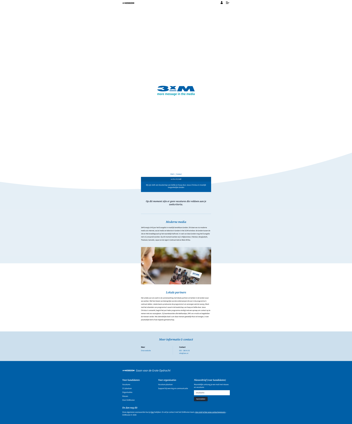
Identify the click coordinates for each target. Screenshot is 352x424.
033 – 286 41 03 (184, 350)
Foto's (172, 174)
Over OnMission (128, 400)
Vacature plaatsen (165, 384)
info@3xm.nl (183, 353)
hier (152, 412)
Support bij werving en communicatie (173, 388)
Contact (179, 174)
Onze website (146, 350)
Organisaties (127, 392)
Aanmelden (200, 399)
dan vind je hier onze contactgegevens (210, 412)
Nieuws (125, 396)
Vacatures (126, 384)
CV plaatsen (127, 388)
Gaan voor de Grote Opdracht (153, 370)
